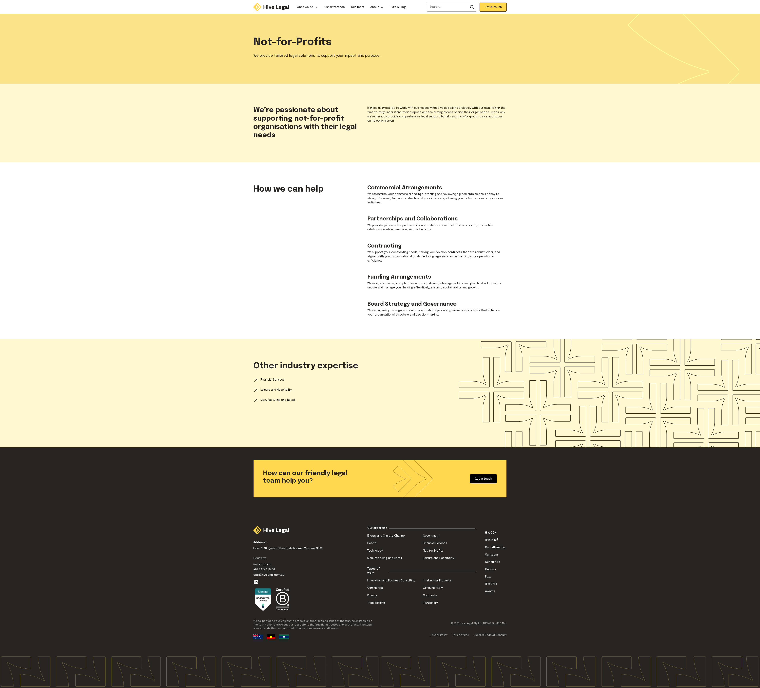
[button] (307, 7)
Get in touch (493, 7)
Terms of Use (460, 635)
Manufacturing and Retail (384, 558)
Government (431, 535)
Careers (490, 569)
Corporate (430, 595)
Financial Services (435, 543)
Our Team (357, 7)
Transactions (376, 603)
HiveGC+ (490, 532)
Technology (375, 550)
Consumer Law (433, 588)
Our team (491, 554)
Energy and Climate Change (386, 535)
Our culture (492, 562)
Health (371, 543)
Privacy (372, 595)
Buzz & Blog (398, 7)
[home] (271, 7)
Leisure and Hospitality (438, 558)
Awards (490, 591)
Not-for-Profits (433, 550)
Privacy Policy (439, 635)
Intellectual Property (437, 580)
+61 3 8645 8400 (264, 569)
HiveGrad (491, 584)
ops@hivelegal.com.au (268, 575)
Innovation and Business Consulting (391, 580)
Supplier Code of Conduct (490, 635)
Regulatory (430, 603)
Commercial (375, 588)
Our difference (334, 7)
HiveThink (491, 540)
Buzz (488, 576)
